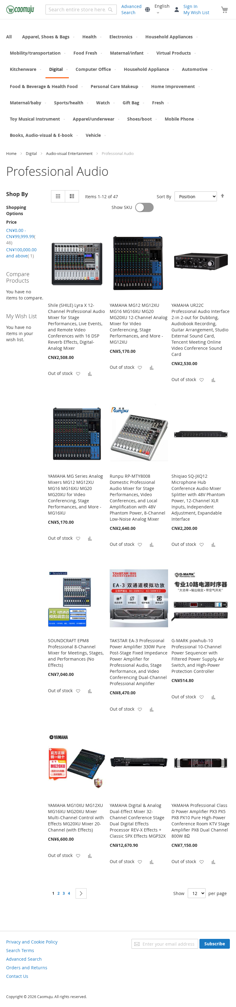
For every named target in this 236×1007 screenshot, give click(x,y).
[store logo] (20, 9)
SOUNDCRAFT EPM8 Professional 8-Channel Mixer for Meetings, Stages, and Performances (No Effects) (76, 653)
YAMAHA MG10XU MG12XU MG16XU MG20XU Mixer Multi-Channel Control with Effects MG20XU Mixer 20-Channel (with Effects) (76, 817)
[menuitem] (10, 37)
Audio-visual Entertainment (69, 153)
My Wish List (196, 12)
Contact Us (17, 976)
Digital (32, 153)
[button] (162, 9)
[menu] (118, 86)
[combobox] (81, 9)
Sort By (164, 196)
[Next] (81, 893)
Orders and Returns (26, 967)
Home (12, 153)
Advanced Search (131, 9)
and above (21, 253)
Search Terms (20, 950)
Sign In (190, 6)
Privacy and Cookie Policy (31, 942)
